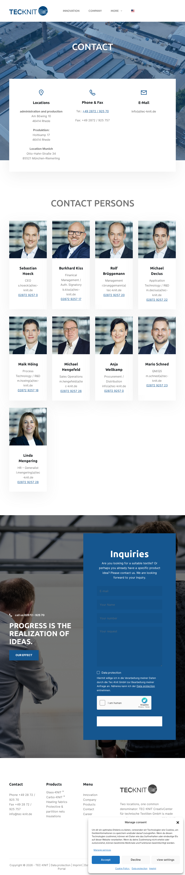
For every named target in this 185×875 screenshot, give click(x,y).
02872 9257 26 (71, 391)
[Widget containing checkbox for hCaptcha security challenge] (124, 703)
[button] (178, 822)
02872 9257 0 (28, 295)
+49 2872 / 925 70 (96, 111)
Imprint (152, 868)
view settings (165, 859)
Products (89, 804)
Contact (88, 809)
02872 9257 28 (28, 482)
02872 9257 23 (157, 385)
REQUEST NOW (129, 721)
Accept (106, 859)
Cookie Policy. (122, 868)
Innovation (71, 10)
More (115, 10)
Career (87, 814)
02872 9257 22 (157, 300)
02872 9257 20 (114, 295)
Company (95, 10)
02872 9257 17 (71, 299)
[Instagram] (174, 11)
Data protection (139, 868)
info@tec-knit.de (20, 814)
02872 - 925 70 (156, 10)
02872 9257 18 (28, 390)
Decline (136, 859)
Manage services (102, 850)
